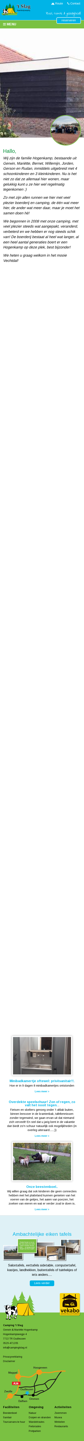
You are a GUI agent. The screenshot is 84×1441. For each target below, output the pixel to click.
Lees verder (42, 1283)
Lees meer (41, 1091)
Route (58, 3)
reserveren (69, 20)
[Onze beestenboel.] (42, 1162)
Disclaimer (9, 1361)
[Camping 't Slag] (15, 9)
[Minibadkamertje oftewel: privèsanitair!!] (42, 1056)
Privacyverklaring (12, 1356)
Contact (75, 3)
